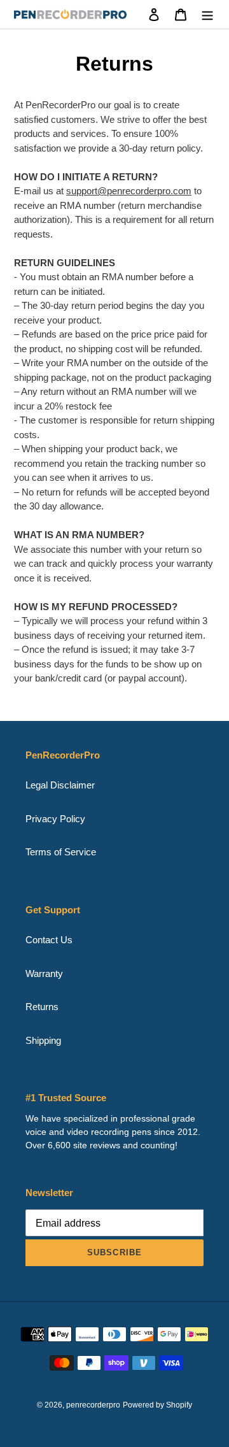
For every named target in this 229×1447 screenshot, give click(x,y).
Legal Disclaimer (60, 785)
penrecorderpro (93, 1405)
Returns (42, 1006)
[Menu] (207, 14)
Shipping (43, 1040)
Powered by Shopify (157, 1405)
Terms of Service (60, 851)
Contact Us (49, 939)
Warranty (44, 973)
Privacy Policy (55, 818)
